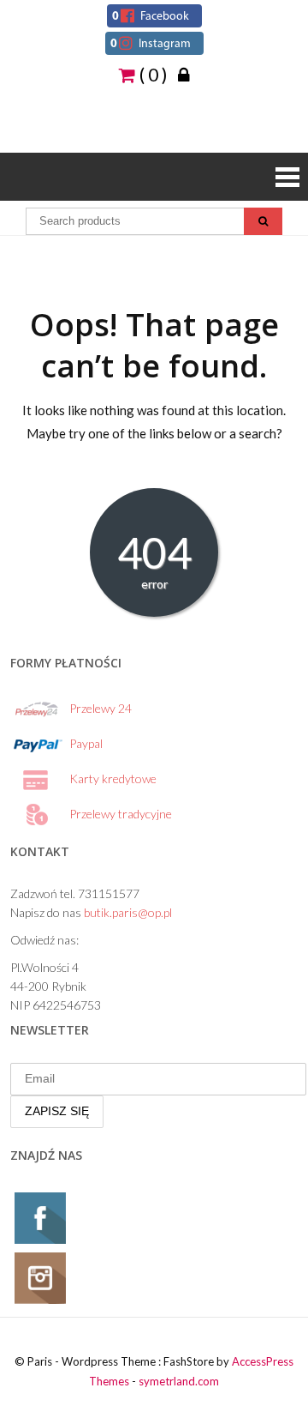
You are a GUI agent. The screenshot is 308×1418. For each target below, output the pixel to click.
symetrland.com (179, 1381)
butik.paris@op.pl (128, 912)
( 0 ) (151, 73)
